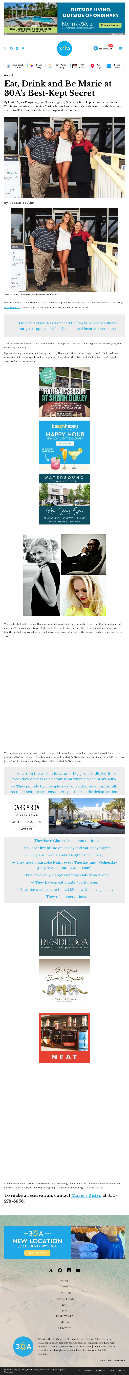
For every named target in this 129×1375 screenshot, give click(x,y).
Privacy (121, 1371)
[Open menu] (120, 48)
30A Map (98, 66)
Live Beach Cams (18, 66)
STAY (64, 1310)
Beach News (117, 66)
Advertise (100, 1371)
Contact (64, 1328)
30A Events (82, 66)
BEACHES (65, 1293)
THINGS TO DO (64, 1298)
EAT (64, 1304)
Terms (111, 1371)
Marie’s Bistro (12, 307)
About (77, 1371)
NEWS (64, 1287)
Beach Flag (39, 66)
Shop (64, 1281)
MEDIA (64, 1322)
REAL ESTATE (64, 1316)
